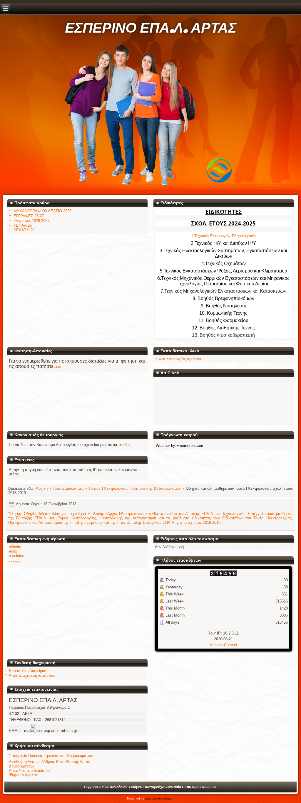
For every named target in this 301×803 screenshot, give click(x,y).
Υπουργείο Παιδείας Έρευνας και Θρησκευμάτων (51, 755)
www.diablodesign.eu (159, 798)
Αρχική (42, 488)
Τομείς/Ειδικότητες (68, 488)
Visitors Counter (223, 645)
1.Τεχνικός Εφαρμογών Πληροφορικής (223, 236)
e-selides (16, 555)
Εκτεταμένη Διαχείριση (28, 671)
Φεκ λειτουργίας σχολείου (180, 359)
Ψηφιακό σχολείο (23, 775)
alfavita (15, 547)
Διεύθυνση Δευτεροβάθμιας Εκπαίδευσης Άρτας (49, 762)
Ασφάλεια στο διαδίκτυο (29, 770)
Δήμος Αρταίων (22, 766)
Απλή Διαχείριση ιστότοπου (32, 675)
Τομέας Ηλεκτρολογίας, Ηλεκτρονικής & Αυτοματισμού (134, 488)
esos (13, 551)
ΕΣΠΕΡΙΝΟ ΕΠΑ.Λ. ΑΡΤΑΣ (150, 28)
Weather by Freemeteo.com (179, 445)
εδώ (57, 366)
